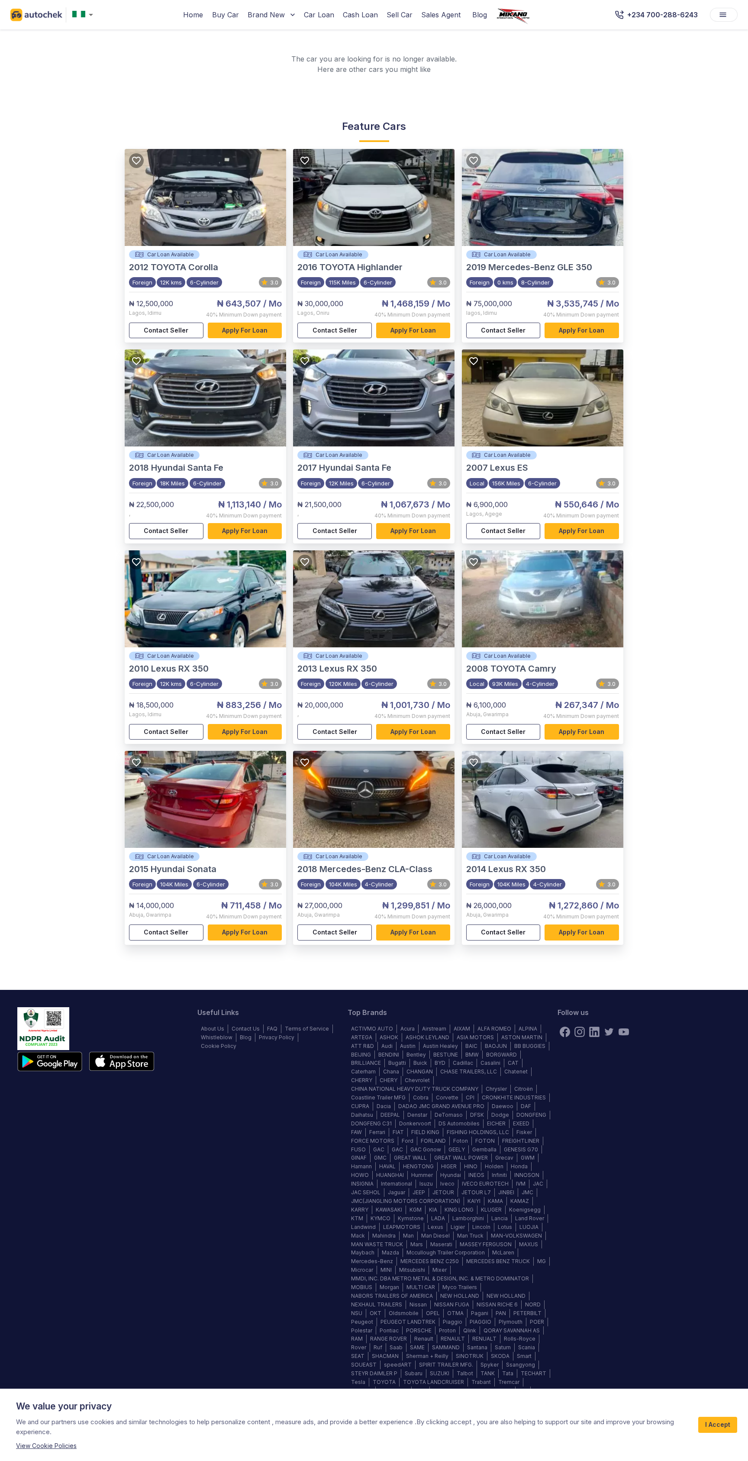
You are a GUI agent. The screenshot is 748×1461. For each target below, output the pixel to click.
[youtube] (623, 1032)
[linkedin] (594, 1032)
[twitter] (609, 1032)
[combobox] (84, 15)
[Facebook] (565, 1032)
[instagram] (579, 1032)
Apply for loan (245, 330)
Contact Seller (166, 330)
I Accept (717, 1424)
